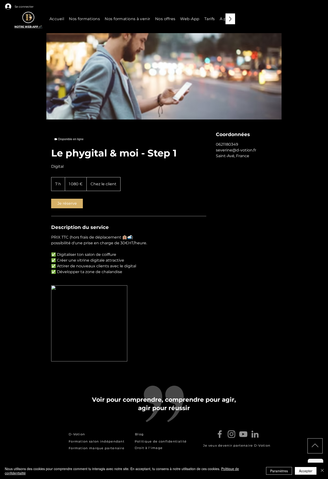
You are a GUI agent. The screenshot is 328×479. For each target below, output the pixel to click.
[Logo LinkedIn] (255, 434)
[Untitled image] (89, 323)
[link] (67, 203)
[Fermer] (322, 471)
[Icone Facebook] (220, 434)
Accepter (305, 470)
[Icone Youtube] (243, 434)
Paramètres (279, 470)
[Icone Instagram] (231, 434)
